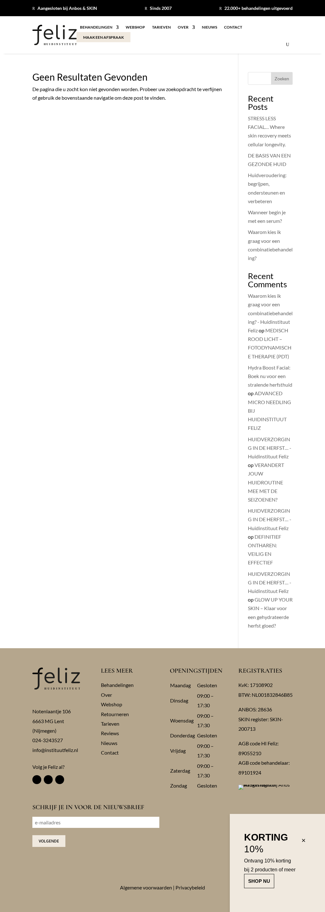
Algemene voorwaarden (146, 887)
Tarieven (161, 27)
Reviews (110, 733)
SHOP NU (259, 881)
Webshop (135, 27)
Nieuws (209, 27)
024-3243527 (47, 740)
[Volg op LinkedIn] (59, 779)
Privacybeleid (190, 887)
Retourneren (115, 714)
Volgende (49, 841)
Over (183, 27)
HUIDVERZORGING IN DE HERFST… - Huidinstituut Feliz (269, 447)
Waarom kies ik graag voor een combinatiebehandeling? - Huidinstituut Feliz (270, 313)
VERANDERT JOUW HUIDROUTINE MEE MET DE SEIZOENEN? (266, 482)
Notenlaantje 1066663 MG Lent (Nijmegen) (51, 721)
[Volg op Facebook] (36, 779)
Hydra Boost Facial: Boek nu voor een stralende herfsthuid (270, 376)
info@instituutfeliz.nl (55, 750)
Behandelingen (96, 27)
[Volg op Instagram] (48, 779)
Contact (233, 27)
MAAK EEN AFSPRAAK (103, 37)
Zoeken (282, 78)
